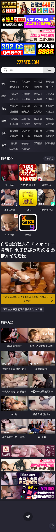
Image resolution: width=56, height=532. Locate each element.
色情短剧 (25, 148)
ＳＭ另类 (50, 99)
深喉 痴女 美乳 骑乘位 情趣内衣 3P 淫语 (22, 309)
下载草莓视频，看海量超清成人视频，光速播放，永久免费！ (28, 299)
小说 (3, 133)
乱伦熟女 (38, 111)
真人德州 (25, 81)
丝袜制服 (25, 99)
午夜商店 (25, 143)
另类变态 (50, 111)
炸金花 (26, 86)
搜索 (49, 70)
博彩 (3, 83)
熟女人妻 (13, 99)
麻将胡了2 (14, 86)
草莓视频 (38, 143)
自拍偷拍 (25, 93)
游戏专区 (50, 81)
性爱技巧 (50, 136)
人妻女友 (38, 131)
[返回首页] (52, 526)
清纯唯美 (25, 123)
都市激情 (13, 131)
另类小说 (25, 136)
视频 (3, 96)
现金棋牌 (38, 86)
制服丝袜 (13, 111)
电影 (3, 108)
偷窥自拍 (13, 118)
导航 (3, 145)
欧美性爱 (50, 106)
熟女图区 (38, 123)
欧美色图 (38, 118)
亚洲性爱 (13, 106)
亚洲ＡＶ (13, 93)
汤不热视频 (49, 143)
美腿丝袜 (13, 123)
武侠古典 (50, 131)
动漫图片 (50, 118)
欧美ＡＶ (38, 93)
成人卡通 (38, 106)
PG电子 (13, 81)
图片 (3, 121)
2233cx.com (28, 62)
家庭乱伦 (25, 131)
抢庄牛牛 (50, 86)
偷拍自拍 (25, 106)
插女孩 (14, 143)
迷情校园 (13, 136)
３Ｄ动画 (50, 93)
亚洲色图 (25, 118)
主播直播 (38, 99)
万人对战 (38, 81)
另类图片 (50, 123)
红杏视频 (13, 148)
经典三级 (25, 111)
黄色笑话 (38, 136)
